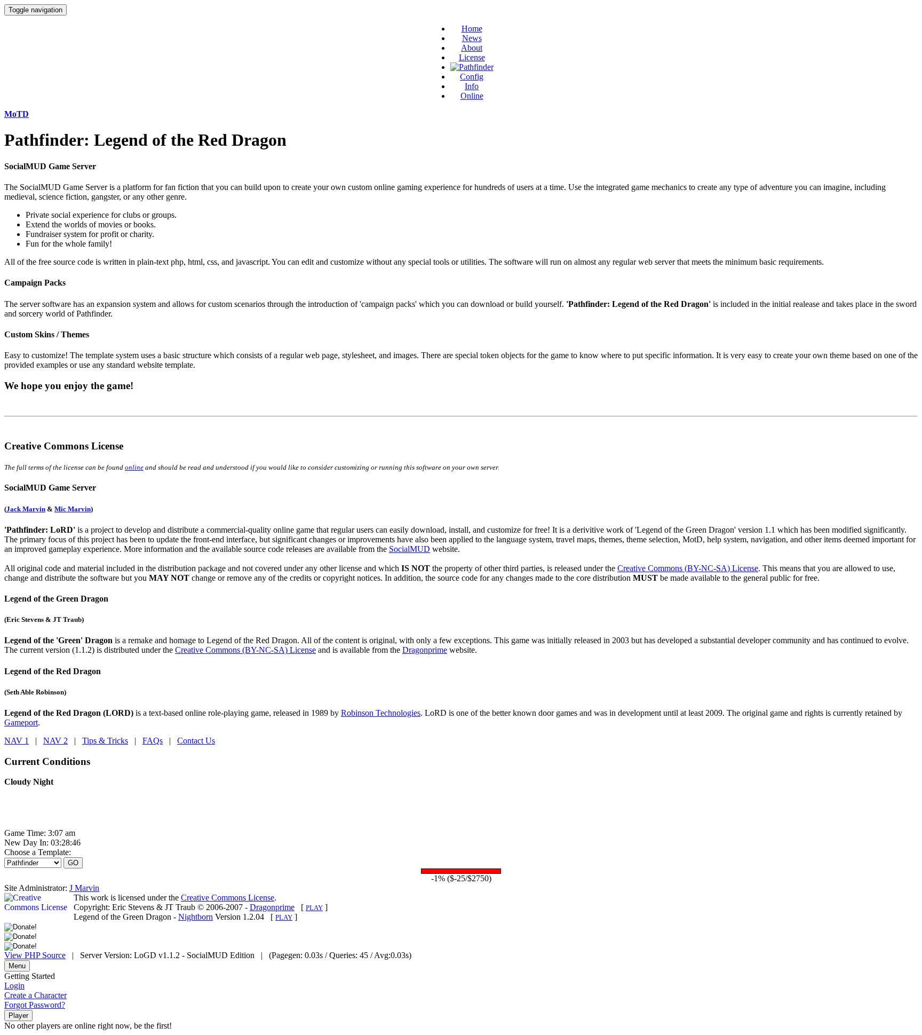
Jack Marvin (25, 509)
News (472, 38)
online (134, 467)
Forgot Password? (34, 1004)
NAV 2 (55, 740)
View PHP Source (35, 955)
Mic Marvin (72, 509)
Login (14, 985)
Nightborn (195, 916)
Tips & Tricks (105, 740)
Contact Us (196, 740)
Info (472, 86)
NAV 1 (16, 740)
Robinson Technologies (380, 712)
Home (472, 28)
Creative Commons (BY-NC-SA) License (687, 568)
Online (471, 95)
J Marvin (84, 887)
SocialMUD (409, 549)
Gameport (21, 722)
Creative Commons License (227, 897)
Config (471, 76)
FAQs (152, 740)
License (472, 57)
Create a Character (35, 995)
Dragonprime (424, 649)
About (471, 47)
